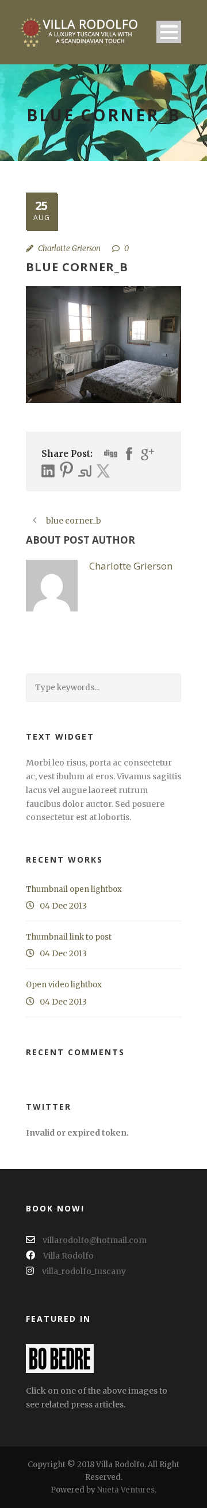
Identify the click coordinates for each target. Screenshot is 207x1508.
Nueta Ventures (126, 1490)
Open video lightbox (64, 985)
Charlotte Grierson (69, 248)
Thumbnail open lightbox (74, 889)
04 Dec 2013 (63, 906)
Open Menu (168, 32)
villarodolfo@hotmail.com (94, 1240)
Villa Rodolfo (68, 1256)
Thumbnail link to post (69, 937)
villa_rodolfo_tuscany (84, 1271)
